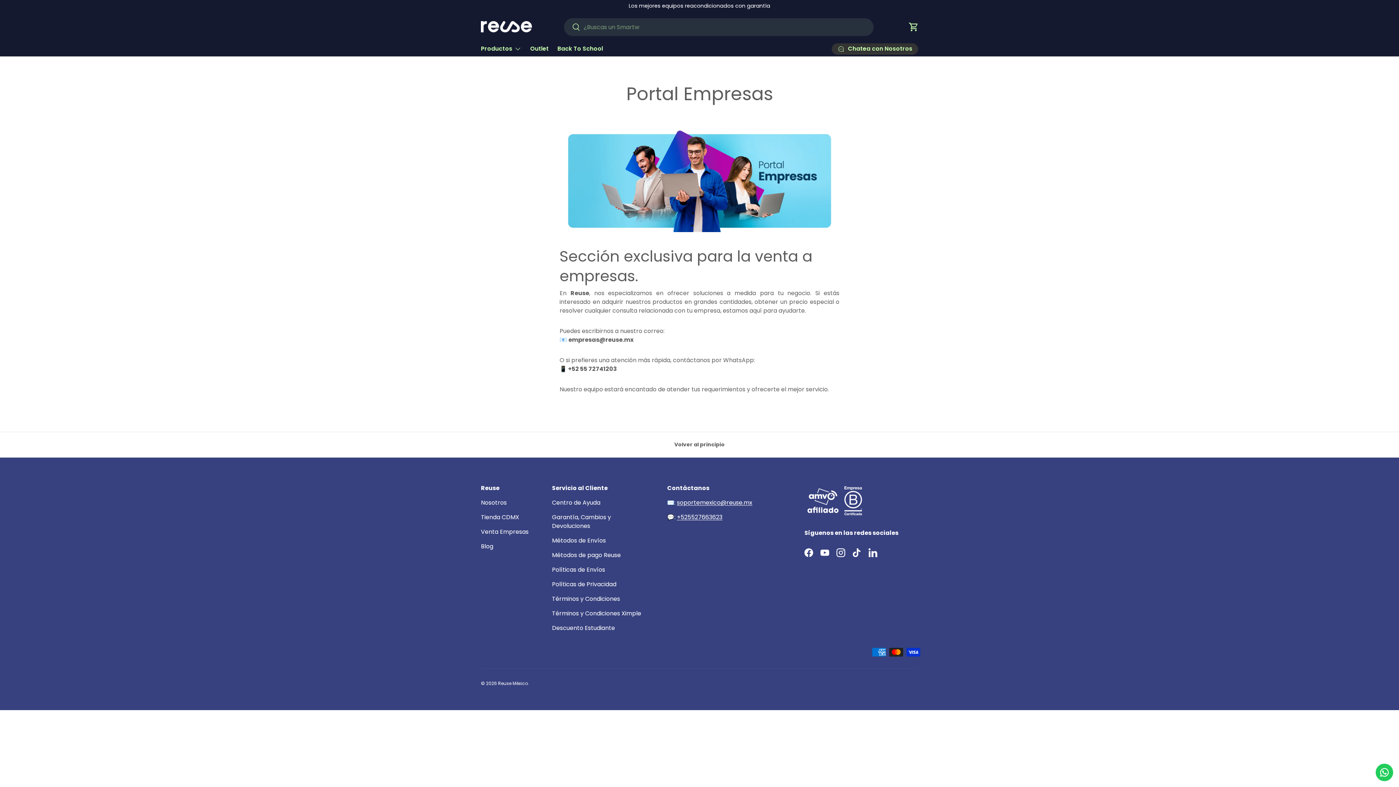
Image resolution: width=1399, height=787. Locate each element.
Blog (487, 546)
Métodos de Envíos (579, 540)
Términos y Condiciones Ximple (596, 613)
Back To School (580, 48)
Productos (496, 48)
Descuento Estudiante (583, 628)
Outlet (539, 48)
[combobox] (719, 27)
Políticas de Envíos (578, 569)
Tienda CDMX (500, 517)
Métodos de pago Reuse (586, 555)
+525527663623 (699, 517)
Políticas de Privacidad (584, 584)
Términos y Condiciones (586, 599)
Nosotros (494, 502)
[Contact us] (1384, 772)
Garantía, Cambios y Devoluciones (581, 521)
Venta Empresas (505, 532)
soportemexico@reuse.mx (714, 502)
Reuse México (513, 683)
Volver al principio (699, 444)
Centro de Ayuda (576, 502)
